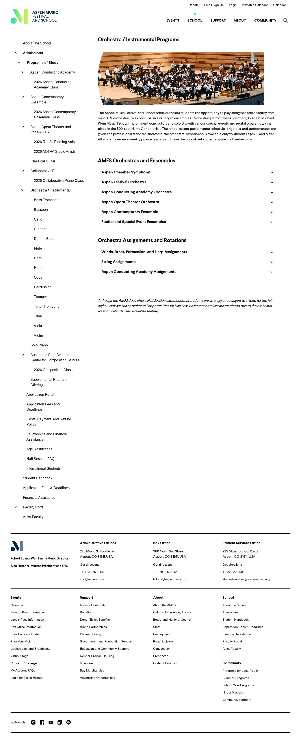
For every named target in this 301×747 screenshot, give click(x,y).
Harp (38, 258)
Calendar (279, 5)
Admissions (33, 53)
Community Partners (237, 699)
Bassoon (41, 210)
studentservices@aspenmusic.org (246, 579)
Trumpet (40, 297)
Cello (38, 219)
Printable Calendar (255, 5)
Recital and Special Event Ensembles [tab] (133, 221)
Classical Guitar (42, 161)
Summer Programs (236, 678)
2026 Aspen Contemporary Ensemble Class (55, 114)
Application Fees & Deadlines (46, 488)
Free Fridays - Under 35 (27, 634)
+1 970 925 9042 (165, 572)
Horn (38, 268)
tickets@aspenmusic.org (170, 579)
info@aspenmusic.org (95, 579)
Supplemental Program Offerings (48, 382)
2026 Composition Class (53, 370)
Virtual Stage (19, 656)
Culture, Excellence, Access (172, 612)
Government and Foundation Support (106, 641)
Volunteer (86, 663)
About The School (37, 43)
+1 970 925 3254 (92, 572)
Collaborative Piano (45, 171)
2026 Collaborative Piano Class (59, 180)
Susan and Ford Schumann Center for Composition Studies (54, 357)
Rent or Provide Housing (97, 656)
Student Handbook (37, 478)
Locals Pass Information (27, 619)
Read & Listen (163, 641)
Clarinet (40, 229)
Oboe (38, 277)
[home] (34, 16)
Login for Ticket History (27, 677)
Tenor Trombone (46, 306)
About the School (234, 605)
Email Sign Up (214, 5)
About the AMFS (164, 605)
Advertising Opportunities (97, 677)
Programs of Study (42, 62)
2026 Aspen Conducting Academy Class (53, 84)
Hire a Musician (233, 692)
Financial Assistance (39, 497)
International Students (43, 468)
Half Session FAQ (40, 459)
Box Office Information (26, 627)
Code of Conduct (165, 663)
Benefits (85, 612)
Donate (194, 5)
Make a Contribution (94, 605)
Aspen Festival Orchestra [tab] (123, 182)
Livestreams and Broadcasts (30, 648)
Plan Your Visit (21, 641)
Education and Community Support (104, 648)
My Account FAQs (23, 670)
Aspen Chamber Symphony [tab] (125, 172)
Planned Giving (90, 634)
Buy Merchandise (92, 670)
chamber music (242, 139)
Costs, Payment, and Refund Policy (48, 421)
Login (233, 5)
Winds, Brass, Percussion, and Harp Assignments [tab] (144, 251)
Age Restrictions (39, 449)
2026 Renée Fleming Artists (55, 142)
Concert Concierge (24, 663)
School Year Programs (238, 685)
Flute (38, 248)
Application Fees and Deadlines (43, 406)
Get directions (89, 564)
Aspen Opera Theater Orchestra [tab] (130, 201)
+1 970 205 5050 (234, 572)
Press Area (160, 656)
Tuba (38, 316)
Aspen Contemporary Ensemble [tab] (129, 211)
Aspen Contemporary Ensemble (47, 99)
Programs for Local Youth (240, 670)
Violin (38, 335)
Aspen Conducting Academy (52, 72)
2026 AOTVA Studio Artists (55, 151)
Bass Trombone (46, 200)
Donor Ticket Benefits (95, 619)
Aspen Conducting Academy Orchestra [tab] (136, 192)
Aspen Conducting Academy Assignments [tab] (138, 271)
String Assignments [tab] (118, 261)
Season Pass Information (28, 612)
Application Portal (40, 394)
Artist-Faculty (33, 517)
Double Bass (44, 239)
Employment (162, 634)
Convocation (162, 648)
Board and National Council (172, 619)
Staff (156, 627)
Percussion (43, 287)
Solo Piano (39, 345)
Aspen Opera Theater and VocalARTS (50, 129)
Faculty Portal (34, 507)
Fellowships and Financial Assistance (47, 436)
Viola (38, 326)
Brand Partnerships (93, 627)
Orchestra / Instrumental (50, 190)
